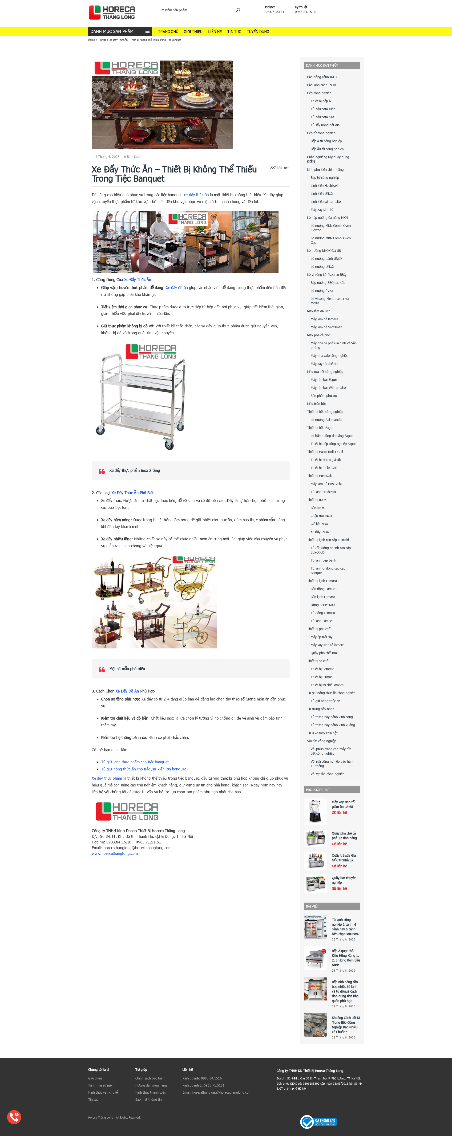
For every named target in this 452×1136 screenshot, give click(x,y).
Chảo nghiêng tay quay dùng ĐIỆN (328, 159)
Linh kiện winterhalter (326, 201)
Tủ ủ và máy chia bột (322, 733)
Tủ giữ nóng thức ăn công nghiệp (331, 693)
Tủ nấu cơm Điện (323, 109)
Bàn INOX (318, 507)
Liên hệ (215, 31)
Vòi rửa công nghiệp (321, 741)
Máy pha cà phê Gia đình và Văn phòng (334, 345)
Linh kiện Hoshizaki (324, 185)
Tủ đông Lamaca (323, 613)
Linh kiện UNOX (322, 193)
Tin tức (234, 31)
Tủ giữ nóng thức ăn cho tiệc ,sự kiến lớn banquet (143, 768)
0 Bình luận (132, 156)
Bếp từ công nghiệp (321, 133)
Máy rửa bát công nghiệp (325, 371)
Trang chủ (168, 31)
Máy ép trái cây (321, 637)
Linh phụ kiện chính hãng (325, 169)
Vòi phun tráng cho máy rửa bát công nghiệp (331, 751)
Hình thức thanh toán (150, 1092)
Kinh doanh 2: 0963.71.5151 (203, 1085)
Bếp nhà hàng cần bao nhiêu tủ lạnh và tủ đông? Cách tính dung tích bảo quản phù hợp (345, 991)
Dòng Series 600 (323, 605)
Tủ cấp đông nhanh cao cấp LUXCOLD (331, 550)
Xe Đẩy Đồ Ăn (127, 690)
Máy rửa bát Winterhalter (329, 387)
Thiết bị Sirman (322, 677)
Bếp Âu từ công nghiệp (327, 149)
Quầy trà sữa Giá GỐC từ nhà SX (344, 857)
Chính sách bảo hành (150, 1078)
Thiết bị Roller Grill (324, 467)
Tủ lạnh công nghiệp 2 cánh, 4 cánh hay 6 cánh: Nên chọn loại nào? (345, 926)
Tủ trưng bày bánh (320, 709)
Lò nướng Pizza (322, 290)
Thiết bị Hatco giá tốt (326, 459)
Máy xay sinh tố (322, 209)
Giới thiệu (193, 31)
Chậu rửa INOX (321, 515)
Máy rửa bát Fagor (324, 379)
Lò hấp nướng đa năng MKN (327, 217)
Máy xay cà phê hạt (325, 363)
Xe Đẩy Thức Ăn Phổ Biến (133, 492)
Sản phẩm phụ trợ (324, 395)
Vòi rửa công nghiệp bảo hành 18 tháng (332, 763)
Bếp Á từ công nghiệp (326, 141)
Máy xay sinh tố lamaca (327, 645)
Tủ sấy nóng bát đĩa (325, 125)
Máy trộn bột (316, 403)
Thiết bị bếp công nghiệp (325, 411)
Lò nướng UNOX (322, 266)
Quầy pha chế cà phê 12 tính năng (344, 835)
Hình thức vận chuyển (104, 1092)
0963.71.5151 (274, 11)
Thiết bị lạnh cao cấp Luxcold (328, 539)
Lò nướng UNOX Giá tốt (324, 250)
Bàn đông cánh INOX (322, 77)
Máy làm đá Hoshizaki (326, 483)
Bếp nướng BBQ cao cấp (328, 282)
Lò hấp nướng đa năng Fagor (332, 435)
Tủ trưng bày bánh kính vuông (333, 725)
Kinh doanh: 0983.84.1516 (202, 1078)
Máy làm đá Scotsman (326, 327)
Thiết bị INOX (317, 499)
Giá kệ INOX (319, 523)
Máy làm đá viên (319, 311)
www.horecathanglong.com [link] (115, 853)
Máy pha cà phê (318, 335)
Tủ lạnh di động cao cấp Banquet (328, 570)
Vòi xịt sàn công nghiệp (327, 774)
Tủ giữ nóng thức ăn (325, 701)
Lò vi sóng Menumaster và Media (330, 300)
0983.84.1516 (305, 11)
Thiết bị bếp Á (321, 101)
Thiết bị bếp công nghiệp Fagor (333, 443)
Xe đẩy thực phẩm (107, 778)
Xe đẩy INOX (320, 531)
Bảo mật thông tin (148, 1099)
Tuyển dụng (258, 31)
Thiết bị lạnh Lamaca (322, 580)
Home (91, 39)
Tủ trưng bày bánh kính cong (332, 717)
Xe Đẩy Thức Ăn (137, 279)
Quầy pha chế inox (324, 653)
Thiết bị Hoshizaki (319, 475)
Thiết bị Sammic (322, 669)
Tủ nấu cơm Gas (322, 117)
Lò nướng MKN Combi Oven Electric (331, 227)
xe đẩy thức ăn (196, 194)
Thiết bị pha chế (318, 629)
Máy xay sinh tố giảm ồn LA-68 (343, 804)
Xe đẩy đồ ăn (177, 287)
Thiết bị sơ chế (317, 661)
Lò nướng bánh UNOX (326, 258)
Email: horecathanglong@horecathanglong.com (216, 1092)
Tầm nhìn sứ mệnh (101, 1085)
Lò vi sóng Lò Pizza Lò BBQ (326, 274)
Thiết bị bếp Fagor (320, 427)
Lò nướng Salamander (327, 419)
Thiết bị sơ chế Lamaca (327, 685)
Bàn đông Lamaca (323, 588)
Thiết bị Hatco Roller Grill (325, 451)
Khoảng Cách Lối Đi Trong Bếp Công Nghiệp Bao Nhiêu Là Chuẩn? (346, 1024)
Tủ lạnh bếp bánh (323, 560)
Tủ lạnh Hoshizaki (323, 491)
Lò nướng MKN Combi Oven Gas (331, 240)
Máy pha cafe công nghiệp (329, 355)
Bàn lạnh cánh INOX (321, 85)
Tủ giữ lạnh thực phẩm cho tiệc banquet (135, 761)
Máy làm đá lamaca (324, 319)
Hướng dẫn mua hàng (151, 1085)
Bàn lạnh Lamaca (323, 596)
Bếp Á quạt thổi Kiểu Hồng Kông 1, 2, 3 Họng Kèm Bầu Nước (346, 958)
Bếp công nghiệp (319, 93)
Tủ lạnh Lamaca (322, 621)
